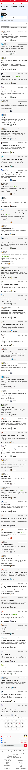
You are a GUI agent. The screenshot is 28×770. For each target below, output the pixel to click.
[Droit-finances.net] (20, 763)
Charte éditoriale (16, 750)
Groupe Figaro (24, 753)
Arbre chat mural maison (7, 407)
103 (22, 726)
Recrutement (14, 751)
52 (5, 723)
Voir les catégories (4, 20)
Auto (3, 740)
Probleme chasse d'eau (7, 544)
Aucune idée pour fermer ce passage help (12, 103)
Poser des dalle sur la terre (8, 76)
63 (11, 726)
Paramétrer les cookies (6, 753)
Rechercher (23, 24)
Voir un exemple (23, 738)
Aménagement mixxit (6, 241)
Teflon (2, 200)
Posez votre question (10, 17)
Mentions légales (18, 753)
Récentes (5, 27)
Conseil (3, 117)
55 (8, 723)
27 (16, 720)
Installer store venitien (7, 614)
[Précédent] (2, 721)
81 (19, 726)
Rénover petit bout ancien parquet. (10, 708)
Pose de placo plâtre (6, 504)
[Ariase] (7, 768)
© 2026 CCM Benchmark (14, 754)
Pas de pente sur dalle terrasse (9, 352)
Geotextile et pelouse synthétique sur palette (13, 640)
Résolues (24, 27)
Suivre (4, 14)
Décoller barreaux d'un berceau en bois (11, 421)
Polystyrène (4, 628)
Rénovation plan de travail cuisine (9, 131)
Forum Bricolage (10, 3)
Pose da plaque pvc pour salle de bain (10, 532)
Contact (24, 750)
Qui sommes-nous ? (5, 750)
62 (8, 726)
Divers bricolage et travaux (21, 3)
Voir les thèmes (10, 20)
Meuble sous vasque (6, 298)
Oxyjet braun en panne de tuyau (9, 449)
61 (5, 726)
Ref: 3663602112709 (6, 34)
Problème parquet (5, 654)
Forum (4, 3)
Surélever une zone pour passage (9, 284)
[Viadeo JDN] (20, 766)
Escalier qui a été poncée (7, 462)
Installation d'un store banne (8, 668)
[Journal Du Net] (7, 763)
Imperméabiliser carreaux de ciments (10, 270)
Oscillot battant (5, 338)
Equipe (11, 750)
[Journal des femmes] (7, 760)
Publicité (21, 750)
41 (19, 720)
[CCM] (20, 760)
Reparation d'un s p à (6, 558)
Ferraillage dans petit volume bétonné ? (11, 173)
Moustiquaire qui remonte (7, 600)
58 (16, 723)
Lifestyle (3, 738)
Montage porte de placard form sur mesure (12, 435)
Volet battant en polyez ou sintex (9, 90)
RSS (10, 751)
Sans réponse (14, 27)
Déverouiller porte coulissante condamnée (12, 310)
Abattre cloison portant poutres (9, 680)
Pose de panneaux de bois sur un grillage (11, 694)
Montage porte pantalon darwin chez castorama (14, 572)
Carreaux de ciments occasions (9, 365)
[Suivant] (26, 721)
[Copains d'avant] (7, 766)
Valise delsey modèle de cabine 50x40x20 (12, 159)
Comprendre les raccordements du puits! (12, 46)
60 (22, 723)
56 (11, 723)
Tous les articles (6, 751)
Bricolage (4, 742)
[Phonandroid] (20, 768)
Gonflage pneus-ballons (7, 186)
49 (22, 720)
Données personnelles (21, 751)
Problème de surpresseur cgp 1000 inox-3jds (12, 379)
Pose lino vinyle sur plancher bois (9, 490)
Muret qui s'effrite (5, 476)
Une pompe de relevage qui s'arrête (10, 145)
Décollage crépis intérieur (7, 228)
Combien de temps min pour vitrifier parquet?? (13, 324)
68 (16, 726)
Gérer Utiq (12, 753)
